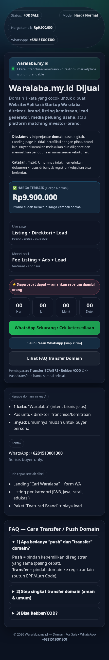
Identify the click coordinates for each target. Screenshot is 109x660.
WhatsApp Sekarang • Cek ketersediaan (54, 328)
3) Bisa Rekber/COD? (37, 613)
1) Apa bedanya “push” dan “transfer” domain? (52, 545)
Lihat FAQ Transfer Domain (54, 358)
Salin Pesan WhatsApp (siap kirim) (54, 343)
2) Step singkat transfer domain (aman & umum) (53, 595)
